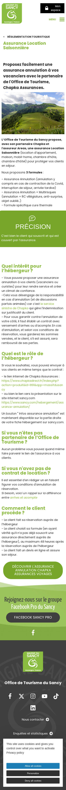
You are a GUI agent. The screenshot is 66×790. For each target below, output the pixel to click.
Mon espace (55, 8)
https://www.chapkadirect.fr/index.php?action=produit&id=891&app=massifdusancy (32, 385)
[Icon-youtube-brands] (44, 696)
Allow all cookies (33, 766)
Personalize (33, 773)
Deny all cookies (33, 780)
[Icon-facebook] (33, 633)
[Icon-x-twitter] (21, 696)
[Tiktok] (56, 696)
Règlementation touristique (28, 37)
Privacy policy (15, 752)
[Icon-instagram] (33, 696)
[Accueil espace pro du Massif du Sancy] (12, 14)
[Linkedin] (33, 708)
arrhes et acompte (23, 497)
